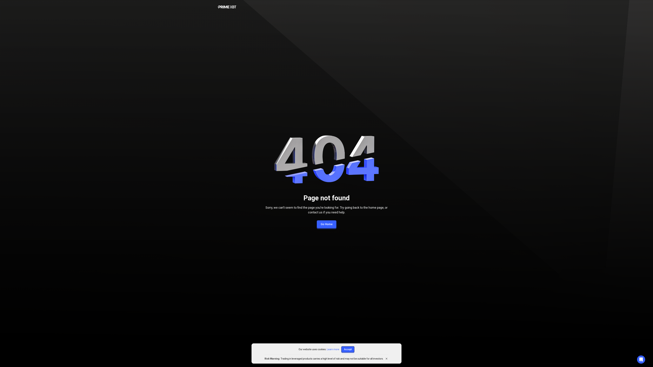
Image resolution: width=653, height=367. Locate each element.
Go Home (326, 224)
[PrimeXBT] (227, 7)
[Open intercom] (641, 359)
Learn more (333, 349)
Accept (348, 349)
